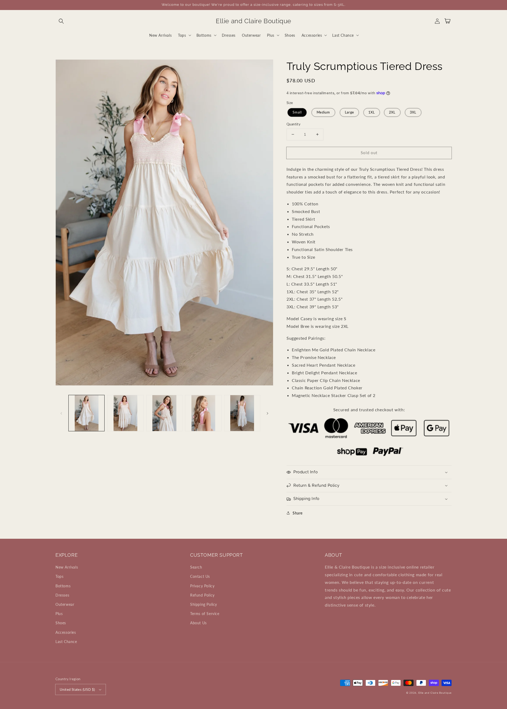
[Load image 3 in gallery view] (164, 413)
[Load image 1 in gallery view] (86, 413)
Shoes (60, 623)
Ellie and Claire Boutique (435, 692)
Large (349, 112)
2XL (392, 112)
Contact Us (200, 576)
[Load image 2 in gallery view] (125, 413)
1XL (371, 112)
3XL (413, 112)
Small (297, 112)
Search (196, 567)
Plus (59, 613)
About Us (198, 623)
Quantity (294, 124)
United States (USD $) (77, 689)
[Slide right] (267, 413)
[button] (61, 21)
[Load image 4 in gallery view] (203, 413)
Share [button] (298, 513)
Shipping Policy (203, 604)
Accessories (65, 632)
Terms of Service (204, 613)
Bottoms (63, 586)
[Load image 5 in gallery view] (242, 413)
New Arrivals (66, 567)
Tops (59, 576)
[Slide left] (61, 413)
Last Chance (66, 641)
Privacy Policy (202, 586)
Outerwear (64, 604)
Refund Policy (202, 595)
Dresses (62, 595)
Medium (323, 112)
